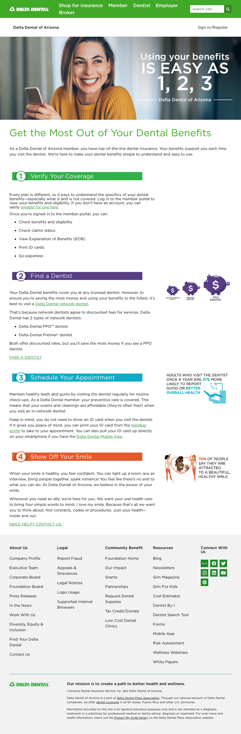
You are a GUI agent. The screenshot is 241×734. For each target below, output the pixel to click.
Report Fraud (69, 558)
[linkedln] (214, 573)
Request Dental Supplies (119, 599)
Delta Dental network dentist (61, 303)
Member (118, 5)
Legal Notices (69, 582)
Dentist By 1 (164, 605)
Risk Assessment (168, 643)
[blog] (204, 563)
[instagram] (204, 573)
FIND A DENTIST (25, 357)
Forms (159, 624)
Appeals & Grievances (67, 570)
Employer (167, 5)
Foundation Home (122, 558)
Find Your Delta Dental (23, 642)
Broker (67, 12)
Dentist (141, 5)
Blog (157, 558)
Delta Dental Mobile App (99, 436)
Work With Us (22, 614)
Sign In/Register (213, 27)
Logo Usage (68, 592)
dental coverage (107, 702)
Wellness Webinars (170, 652)
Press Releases (22, 596)
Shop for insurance (81, 5)
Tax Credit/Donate (122, 611)
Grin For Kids (165, 586)
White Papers (165, 661)
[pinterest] (204, 582)
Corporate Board (24, 577)
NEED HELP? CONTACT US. (35, 524)
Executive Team (23, 567)
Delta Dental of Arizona (36, 27)
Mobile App (164, 633)
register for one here (39, 207)
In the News (20, 605)
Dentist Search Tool (171, 614)
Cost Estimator (166, 596)
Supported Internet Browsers (74, 604)
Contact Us (19, 654)
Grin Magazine (166, 577)
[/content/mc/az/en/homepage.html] (29, 8)
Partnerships (116, 586)
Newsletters (164, 567)
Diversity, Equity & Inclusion (26, 627)
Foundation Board (26, 586)
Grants (111, 577)
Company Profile (24, 558)
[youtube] (223, 573)
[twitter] (223, 563)
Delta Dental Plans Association (138, 698)
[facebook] (214, 563)
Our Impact (115, 567)
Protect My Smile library (131, 717)
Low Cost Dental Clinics (120, 623)
